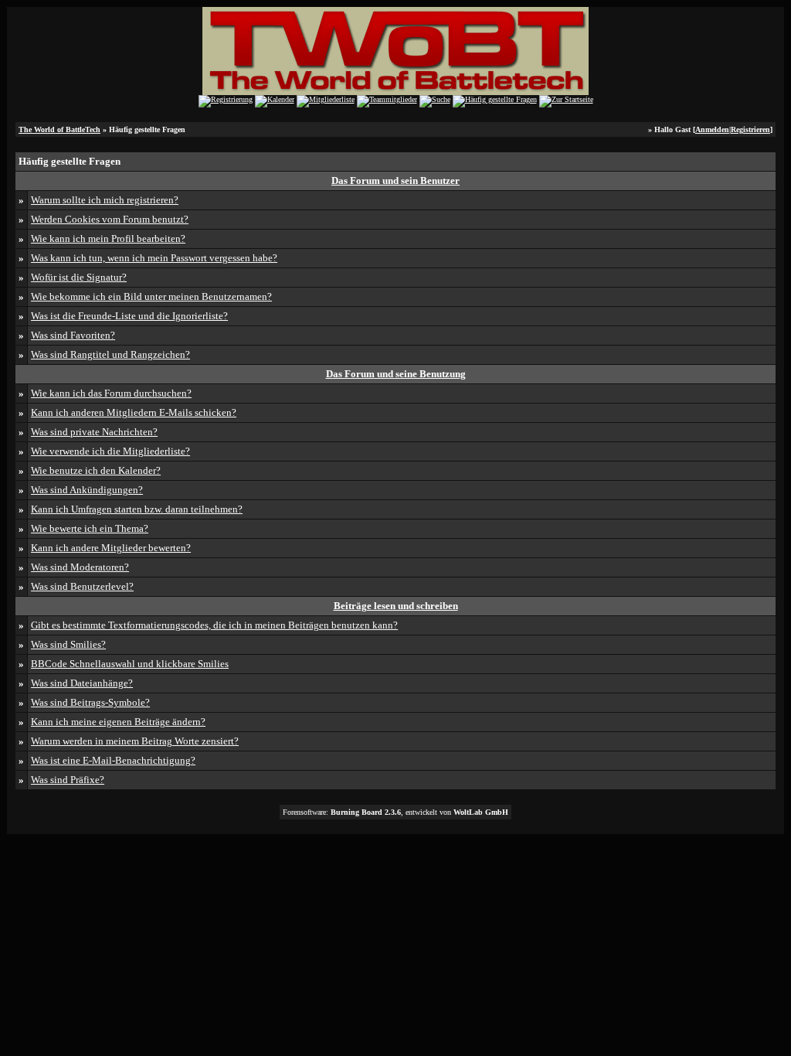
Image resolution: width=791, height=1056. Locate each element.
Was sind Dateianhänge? (82, 683)
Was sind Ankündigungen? (87, 490)
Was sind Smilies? (68, 644)
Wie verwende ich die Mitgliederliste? (110, 451)
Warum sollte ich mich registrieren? (104, 200)
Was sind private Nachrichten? (94, 432)
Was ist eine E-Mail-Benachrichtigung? (113, 760)
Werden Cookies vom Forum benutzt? (109, 219)
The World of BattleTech (59, 129)
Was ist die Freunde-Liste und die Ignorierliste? (129, 316)
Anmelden (712, 129)
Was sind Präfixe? (67, 779)
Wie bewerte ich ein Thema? (89, 528)
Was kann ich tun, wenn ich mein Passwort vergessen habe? (154, 258)
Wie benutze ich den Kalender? (96, 470)
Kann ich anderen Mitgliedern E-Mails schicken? (133, 412)
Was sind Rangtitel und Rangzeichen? (110, 354)
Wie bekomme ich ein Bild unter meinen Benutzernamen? (151, 296)
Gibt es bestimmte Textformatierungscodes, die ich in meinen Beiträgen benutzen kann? (214, 625)
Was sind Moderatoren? (80, 567)
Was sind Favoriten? (73, 335)
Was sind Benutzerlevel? (82, 586)
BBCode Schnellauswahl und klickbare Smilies (130, 663)
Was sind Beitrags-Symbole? (90, 702)
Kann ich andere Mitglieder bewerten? (111, 548)
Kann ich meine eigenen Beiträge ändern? (118, 721)
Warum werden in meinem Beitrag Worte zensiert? (135, 741)
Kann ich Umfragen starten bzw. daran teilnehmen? (137, 509)
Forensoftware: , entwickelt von (395, 812)
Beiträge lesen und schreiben (396, 605)
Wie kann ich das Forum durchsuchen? (111, 393)
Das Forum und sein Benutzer (395, 180)
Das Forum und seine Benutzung (396, 374)
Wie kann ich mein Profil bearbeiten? (108, 238)
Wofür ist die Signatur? (79, 277)
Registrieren (750, 129)
